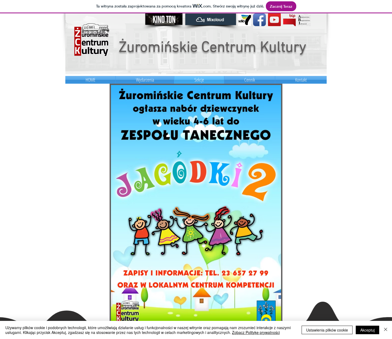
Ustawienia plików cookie (327, 330)
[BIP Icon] (289, 19)
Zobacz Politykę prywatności (256, 332)
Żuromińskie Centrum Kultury (212, 48)
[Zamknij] (385, 330)
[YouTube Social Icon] (274, 19)
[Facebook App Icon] (259, 19)
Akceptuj (367, 330)
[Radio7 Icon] (244, 19)
